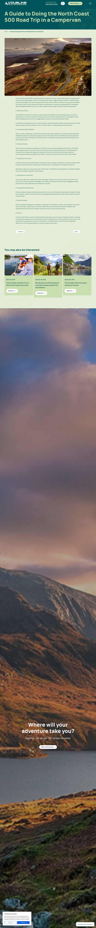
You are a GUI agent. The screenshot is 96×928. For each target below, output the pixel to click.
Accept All (23, 922)
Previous (21, 231)
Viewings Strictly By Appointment (85, 924)
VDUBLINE (69, 206)
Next (76, 231)
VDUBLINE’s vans (64, 135)
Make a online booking (47, 747)
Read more (11, 291)
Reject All (10, 922)
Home (6, 31)
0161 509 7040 (52, 3)
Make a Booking (74, 3)
